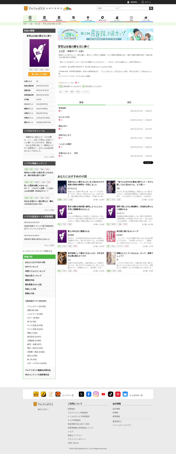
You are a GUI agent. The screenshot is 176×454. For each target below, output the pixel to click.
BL (84, 86)
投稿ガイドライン (75, 435)
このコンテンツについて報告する (38, 251)
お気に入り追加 (40, 74)
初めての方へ (43, 409)
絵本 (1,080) (32, 356)
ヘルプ (70, 431)
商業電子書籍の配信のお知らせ (37, 239)
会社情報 (116, 409)
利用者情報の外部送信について (80, 428)
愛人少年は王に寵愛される (79, 231)
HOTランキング (31, 267)
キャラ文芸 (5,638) (35, 325)
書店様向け (117, 421)
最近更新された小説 (33, 284)
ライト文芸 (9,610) (35, 329)
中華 (66, 92)
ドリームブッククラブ (122, 425)
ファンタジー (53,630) (36, 306)
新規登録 (134, 2)
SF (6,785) (31, 322)
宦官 (78, 92)
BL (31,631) (32, 359)
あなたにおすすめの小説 (35, 262)
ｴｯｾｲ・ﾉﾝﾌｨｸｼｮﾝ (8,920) (37, 363)
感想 (129, 102)
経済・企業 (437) (34, 344)
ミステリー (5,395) (35, 314)
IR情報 (115, 413)
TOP (25, 24)
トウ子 (62, 51)
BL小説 (37, 24)
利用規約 (71, 409)
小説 (30, 24)
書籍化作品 (29, 280)
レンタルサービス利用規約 (79, 416)
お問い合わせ (73, 443)
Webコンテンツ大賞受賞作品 (37, 375)
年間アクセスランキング (35, 271)
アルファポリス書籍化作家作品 (38, 370)
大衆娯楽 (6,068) (34, 340)
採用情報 (116, 416)
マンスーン (120, 213)
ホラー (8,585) (33, 318)
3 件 (81, 51)
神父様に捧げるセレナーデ (127, 231)
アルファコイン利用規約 (78, 413)
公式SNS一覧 (137, 395)
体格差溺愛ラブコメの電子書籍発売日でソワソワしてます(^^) (38, 227)
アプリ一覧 (69, 395)
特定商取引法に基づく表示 (79, 424)
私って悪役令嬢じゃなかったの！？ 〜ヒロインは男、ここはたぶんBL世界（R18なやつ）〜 (38, 188)
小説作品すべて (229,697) (36, 301)
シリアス (86, 92)
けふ (69, 259)
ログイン (148, 2)
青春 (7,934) (32, 333)
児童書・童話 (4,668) (36, 352)
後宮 (72, 92)
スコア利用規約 (74, 420)
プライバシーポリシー (77, 439)
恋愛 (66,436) (32, 310)
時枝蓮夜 (71, 235)
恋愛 (59, 199)
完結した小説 (30, 289)
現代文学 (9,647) (34, 337)
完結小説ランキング (33, 276)
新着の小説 (29, 293)
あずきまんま (72, 188)
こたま (70, 213)
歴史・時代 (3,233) (35, 348)
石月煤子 (120, 235)
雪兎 (118, 188)
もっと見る (50, 157)
